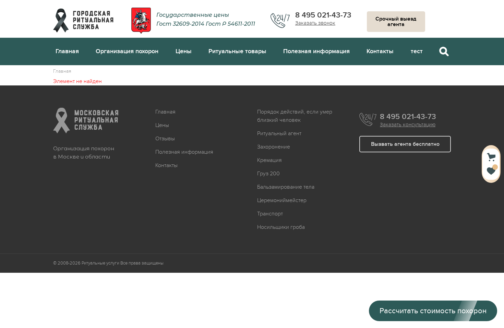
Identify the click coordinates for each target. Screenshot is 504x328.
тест (417, 51)
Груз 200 (268, 173)
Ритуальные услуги (100, 263)
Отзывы (165, 138)
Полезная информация (316, 51)
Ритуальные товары (237, 51)
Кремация (269, 160)
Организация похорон (127, 51)
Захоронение (273, 146)
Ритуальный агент (279, 133)
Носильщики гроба (281, 227)
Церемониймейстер (282, 200)
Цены (184, 51)
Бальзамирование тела (285, 187)
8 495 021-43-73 (323, 15)
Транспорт (270, 213)
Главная (67, 51)
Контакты (380, 51)
